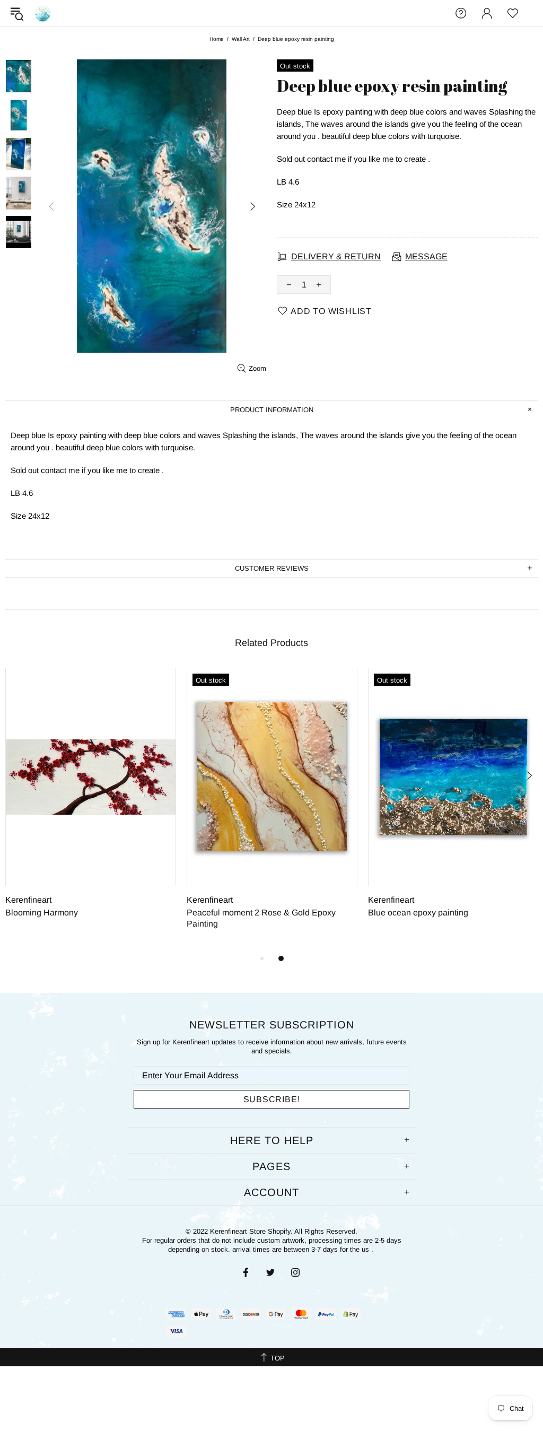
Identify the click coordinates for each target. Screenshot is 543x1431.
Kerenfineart (43, 13)
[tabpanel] (90, 804)
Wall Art (241, 39)
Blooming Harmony (41, 912)
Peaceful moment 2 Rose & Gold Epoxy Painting (261, 918)
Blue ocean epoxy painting (418, 912)
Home (216, 39)
